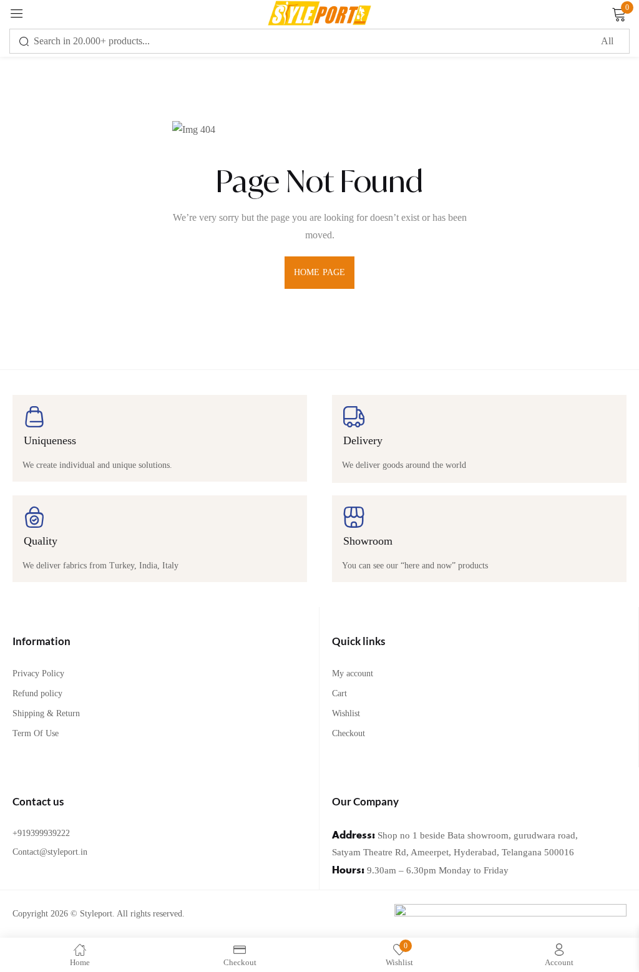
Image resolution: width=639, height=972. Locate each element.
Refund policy (37, 693)
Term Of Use (35, 733)
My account (352, 673)
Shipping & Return (46, 713)
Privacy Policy (38, 673)
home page (319, 272)
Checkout (348, 733)
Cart (339, 693)
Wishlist (346, 713)
